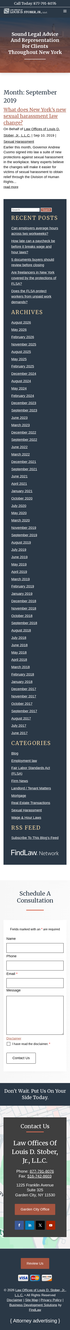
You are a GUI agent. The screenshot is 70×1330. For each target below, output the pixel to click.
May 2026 (19, 330)
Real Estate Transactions (30, 803)
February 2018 (22, 674)
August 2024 (21, 381)
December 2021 (23, 462)
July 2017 (18, 726)
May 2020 (19, 513)
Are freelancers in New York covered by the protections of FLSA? (33, 278)
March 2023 (20, 425)
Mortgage (18, 796)
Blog (14, 753)
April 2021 (19, 484)
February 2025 (22, 366)
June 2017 (19, 733)
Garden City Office (35, 1209)
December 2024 (23, 374)
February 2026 (22, 337)
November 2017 (23, 696)
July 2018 (18, 638)
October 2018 (21, 616)
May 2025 (19, 359)
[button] (64, 10)
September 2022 (24, 440)
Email (12, 974)
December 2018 (23, 601)
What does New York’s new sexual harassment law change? (35, 116)
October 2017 (21, 704)
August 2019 (21, 542)
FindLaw (35, 1310)
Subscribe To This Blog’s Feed (35, 838)
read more (11, 187)
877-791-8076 (44, 3)
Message (13, 990)
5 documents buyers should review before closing (32, 262)
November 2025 (23, 344)
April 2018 (19, 660)
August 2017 (21, 718)
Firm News (19, 781)
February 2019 (22, 586)
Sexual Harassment (19, 142)
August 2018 (21, 630)
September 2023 (24, 410)
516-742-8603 (39, 1176)
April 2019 (19, 572)
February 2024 (22, 396)
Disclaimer (13, 1038)
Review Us (35, 1263)
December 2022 (23, 432)
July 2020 (18, 506)
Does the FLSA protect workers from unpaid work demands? (31, 296)
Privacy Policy (51, 1300)
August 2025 (21, 352)
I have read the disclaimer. (31, 1044)
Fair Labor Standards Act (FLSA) (30, 770)
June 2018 (19, 645)
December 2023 (23, 403)
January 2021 (21, 491)
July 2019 (18, 550)
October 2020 (21, 498)
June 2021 (19, 476)
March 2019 (20, 579)
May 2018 (19, 652)
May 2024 (19, 388)
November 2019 (23, 528)
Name (11, 939)
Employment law (24, 761)
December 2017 (23, 689)
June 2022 (19, 447)
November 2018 (23, 608)
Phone (11, 956)
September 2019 (24, 535)
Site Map (31, 1300)
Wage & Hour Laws (26, 818)
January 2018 (21, 682)
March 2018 (20, 667)
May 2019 (19, 564)
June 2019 (19, 557)
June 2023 (19, 418)
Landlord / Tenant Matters (31, 788)
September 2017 (24, 711)
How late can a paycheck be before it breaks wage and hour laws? (33, 246)
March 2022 (20, 454)
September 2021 (24, 469)
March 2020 (20, 520)
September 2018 (24, 623)
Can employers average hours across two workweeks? (34, 231)
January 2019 (21, 594)
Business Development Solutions (33, 1305)
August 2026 (21, 322)
